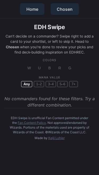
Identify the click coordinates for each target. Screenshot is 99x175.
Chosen (65, 9)
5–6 (62, 84)
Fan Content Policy (32, 123)
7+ (74, 84)
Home (32, 9)
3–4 (51, 84)
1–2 (39, 84)
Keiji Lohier (56, 138)
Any (26, 84)
